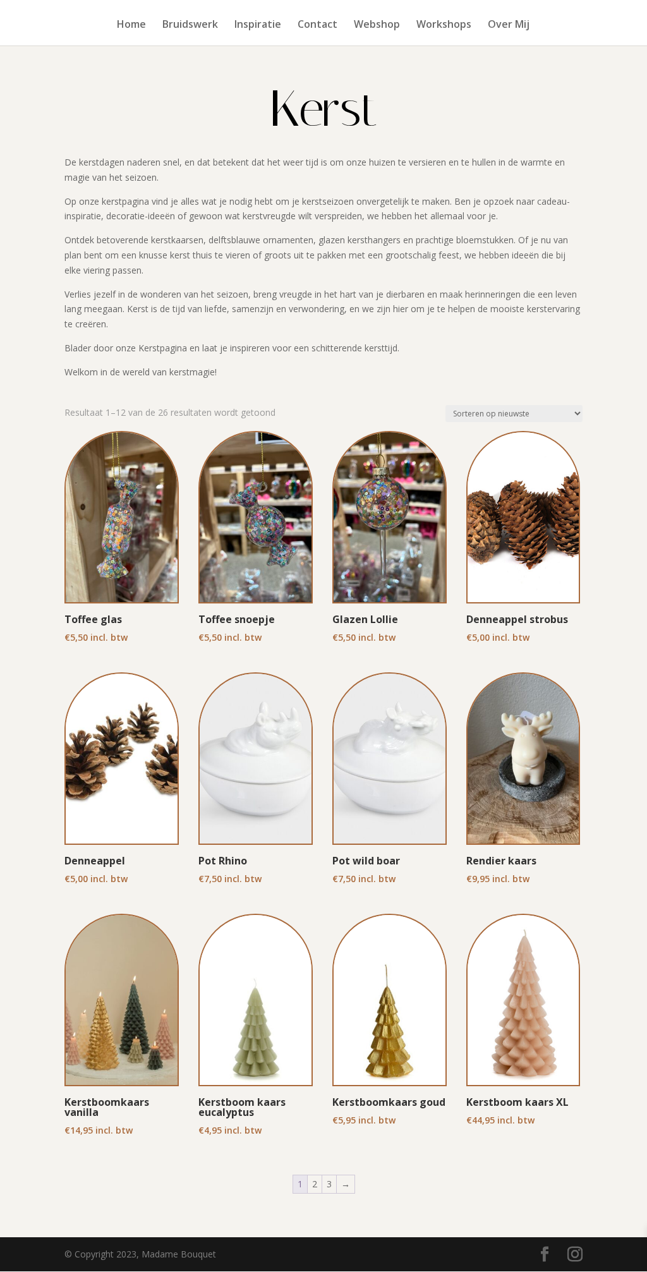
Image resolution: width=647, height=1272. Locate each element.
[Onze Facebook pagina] (544, 1255)
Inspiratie (257, 25)
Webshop (377, 25)
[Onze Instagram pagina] (575, 1255)
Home (131, 25)
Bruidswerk (190, 25)
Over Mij (508, 25)
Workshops (443, 25)
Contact (317, 25)
